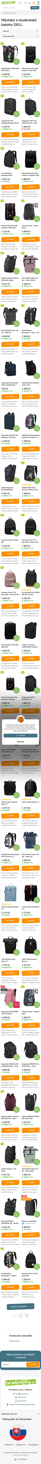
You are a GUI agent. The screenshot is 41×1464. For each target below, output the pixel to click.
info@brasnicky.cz (22, 1394)
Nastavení (20, 741)
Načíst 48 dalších (18, 1306)
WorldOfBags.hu (33, 1445)
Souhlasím (21, 735)
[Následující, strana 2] (20, 1315)
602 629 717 (22, 1401)
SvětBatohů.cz (9, 1445)
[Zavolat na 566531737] (25, 3)
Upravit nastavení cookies (20, 1455)
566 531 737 (22, 1397)
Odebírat (33, 1364)
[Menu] (38, 3)
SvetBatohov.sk (21, 1445)
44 (27, 1315)
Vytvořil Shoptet (22, 1459)
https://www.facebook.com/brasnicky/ (22, 1405)
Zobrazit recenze (14, 1341)
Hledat (35, 8)
